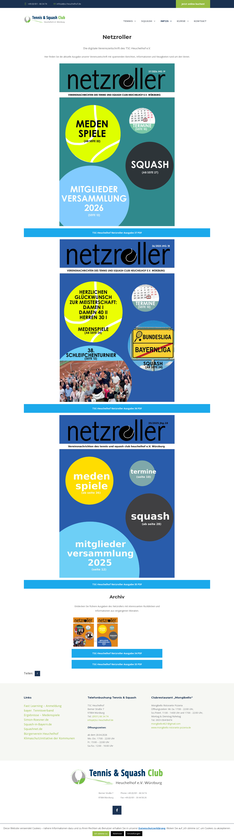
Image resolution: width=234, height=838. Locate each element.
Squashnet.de (33, 729)
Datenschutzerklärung (151, 828)
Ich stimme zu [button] (100, 833)
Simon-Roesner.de (36, 720)
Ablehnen (117, 833)
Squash (146, 21)
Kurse (181, 21)
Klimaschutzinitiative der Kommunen (49, 738)
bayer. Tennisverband (39, 710)
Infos (165, 21)
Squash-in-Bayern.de (38, 724)
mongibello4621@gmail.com (166, 723)
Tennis (128, 21)
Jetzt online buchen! (193, 3)
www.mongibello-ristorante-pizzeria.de (171, 727)
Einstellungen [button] (133, 833)
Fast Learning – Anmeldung (43, 706)
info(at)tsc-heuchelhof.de (100, 720)
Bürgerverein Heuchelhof (41, 734)
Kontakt (200, 21)
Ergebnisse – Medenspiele (42, 715)
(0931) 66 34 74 (100, 716)
